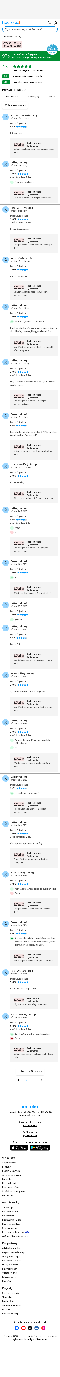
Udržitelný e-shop (10, 1313)
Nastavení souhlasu (11, 1224)
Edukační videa (9, 1277)
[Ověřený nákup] (36, 115)
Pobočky (33, 96)
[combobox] (30, 29)
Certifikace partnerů (11, 1305)
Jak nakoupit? (8, 1207)
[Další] (41, 1080)
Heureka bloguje (9, 1183)
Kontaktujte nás (30, 1125)
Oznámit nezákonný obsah (14, 1191)
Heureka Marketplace (12, 1260)
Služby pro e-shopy (11, 1256)
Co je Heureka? (9, 1162)
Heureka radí (8, 1215)
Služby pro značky (10, 1264)
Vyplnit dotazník (30, 1135)
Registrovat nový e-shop (13, 1252)
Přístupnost (7, 1195)
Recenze (11, 96)
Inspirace (6, 1309)
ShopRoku (7, 1297)
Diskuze (51, 96)
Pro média (6, 1179)
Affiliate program (9, 1272)
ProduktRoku (8, 1301)
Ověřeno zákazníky (10, 1293)
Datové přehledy (9, 1268)
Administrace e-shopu (12, 1248)
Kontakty (6, 1166)
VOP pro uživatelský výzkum (15, 1236)
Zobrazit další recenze (30, 1071)
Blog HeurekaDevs (10, 1187)
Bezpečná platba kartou (13, 1232)
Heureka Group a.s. (34, 1336)
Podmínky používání (11, 1171)
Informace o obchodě (12, 89)
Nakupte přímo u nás (11, 1219)
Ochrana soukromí (10, 1228)
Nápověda (6, 1281)
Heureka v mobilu (10, 1211)
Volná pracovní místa (11, 1175)
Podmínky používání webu (35, 1339)
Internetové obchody (12, 37)
